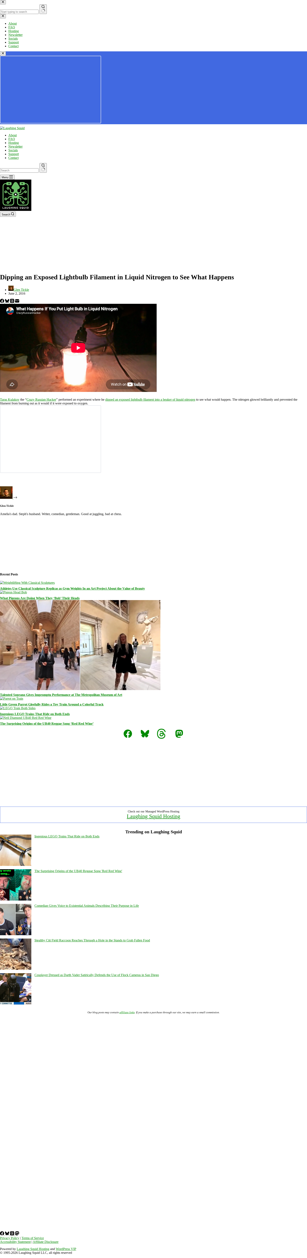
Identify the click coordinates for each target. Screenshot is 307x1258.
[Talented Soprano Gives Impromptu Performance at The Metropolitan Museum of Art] (80, 689)
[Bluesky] (7, 302)
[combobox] (19, 170)
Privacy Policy (9, 1238)
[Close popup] (3, 53)
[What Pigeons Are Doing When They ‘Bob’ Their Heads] (13, 592)
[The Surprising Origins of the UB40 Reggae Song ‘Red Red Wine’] (25, 718)
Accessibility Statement (15, 1242)
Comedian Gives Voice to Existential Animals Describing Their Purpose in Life (86, 905)
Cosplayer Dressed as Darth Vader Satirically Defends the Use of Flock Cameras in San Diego (96, 975)
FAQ (11, 139)
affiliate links (127, 1012)
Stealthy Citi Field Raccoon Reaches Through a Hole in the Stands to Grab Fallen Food (92, 940)
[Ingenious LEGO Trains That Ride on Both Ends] (18, 708)
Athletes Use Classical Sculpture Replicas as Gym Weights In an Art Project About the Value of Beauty (72, 588)
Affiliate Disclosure (45, 1242)
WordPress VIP (66, 1249)
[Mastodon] (17, 1234)
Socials (13, 150)
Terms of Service (33, 1238)
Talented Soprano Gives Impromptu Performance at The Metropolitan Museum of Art (61, 695)
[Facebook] (2, 302)
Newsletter (15, 146)
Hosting (13, 142)
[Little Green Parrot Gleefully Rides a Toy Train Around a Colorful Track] (11, 698)
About (12, 135)
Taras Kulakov (9, 399)
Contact (13, 158)
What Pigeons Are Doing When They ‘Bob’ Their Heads (40, 598)
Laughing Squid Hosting (153, 816)
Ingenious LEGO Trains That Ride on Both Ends (35, 714)
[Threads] (12, 302)
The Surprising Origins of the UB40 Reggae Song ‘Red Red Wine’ (47, 723)
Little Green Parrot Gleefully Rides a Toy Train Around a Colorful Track (52, 704)
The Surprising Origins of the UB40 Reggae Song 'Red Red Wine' (78, 871)
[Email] (17, 302)
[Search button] (43, 168)
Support (13, 154)
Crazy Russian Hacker (41, 399)
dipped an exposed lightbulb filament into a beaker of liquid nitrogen (150, 399)
